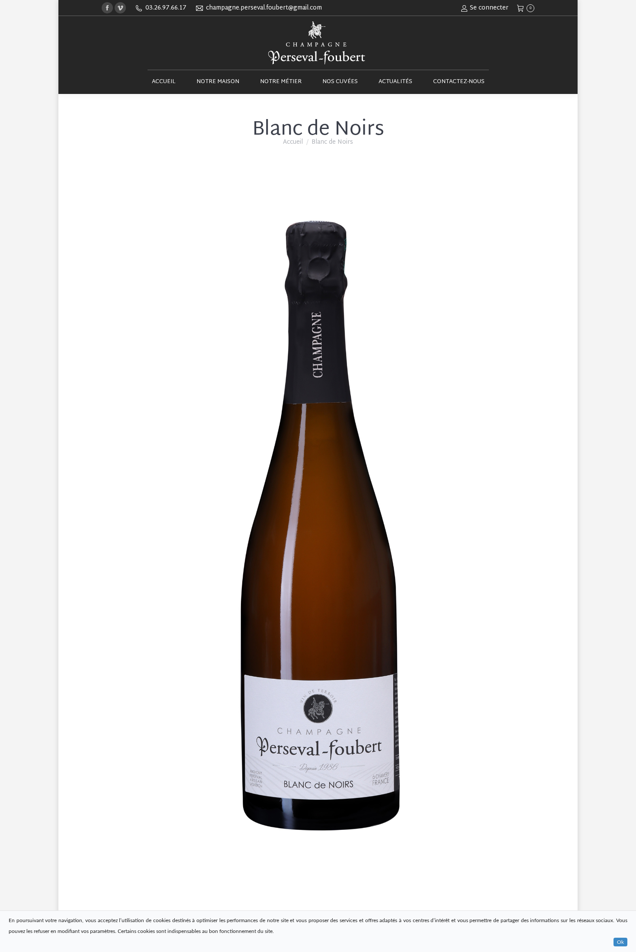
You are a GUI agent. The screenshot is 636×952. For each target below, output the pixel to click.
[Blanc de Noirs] (318, 527)
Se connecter (489, 8)
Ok (620, 942)
